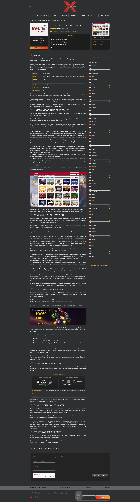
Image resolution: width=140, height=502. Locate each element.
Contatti (89, 488)
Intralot (93, 115)
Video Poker (53, 15)
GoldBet (93, 169)
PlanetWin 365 (94, 208)
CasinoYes (93, 132)
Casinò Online (104, 15)
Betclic (54, 37)
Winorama (94, 141)
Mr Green (93, 239)
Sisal (92, 214)
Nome (34, 456)
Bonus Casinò (92, 15)
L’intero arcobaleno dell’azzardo (60, 39)
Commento (60, 456)
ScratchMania (94, 79)
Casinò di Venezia (95, 73)
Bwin (92, 253)
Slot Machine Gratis (70, 6)
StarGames (94, 236)
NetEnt (102, 37)
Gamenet (93, 93)
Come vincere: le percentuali (59, 41)
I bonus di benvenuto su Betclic (60, 42)
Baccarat (73, 15)
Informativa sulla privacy (38, 488)
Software (82, 15)
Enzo (92, 158)
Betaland (93, 203)
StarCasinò (94, 183)
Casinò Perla (94, 65)
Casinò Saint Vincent (96, 70)
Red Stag (93, 149)
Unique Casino (94, 62)
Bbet (92, 177)
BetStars (93, 124)
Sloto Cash (94, 152)
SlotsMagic (94, 231)
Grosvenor (94, 225)
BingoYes (93, 135)
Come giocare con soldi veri (59, 46)
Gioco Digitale (94, 191)
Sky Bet (93, 194)
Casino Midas (94, 160)
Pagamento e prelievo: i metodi (60, 44)
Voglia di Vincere (95, 172)
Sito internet (36, 466)
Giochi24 (93, 96)
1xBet (93, 90)
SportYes (93, 127)
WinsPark (93, 82)
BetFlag (93, 197)
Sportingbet (94, 163)
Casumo (93, 228)
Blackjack (64, 15)
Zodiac (93, 146)
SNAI (92, 211)
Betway (93, 245)
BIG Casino (94, 118)
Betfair (93, 200)
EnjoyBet (93, 87)
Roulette (44, 15)
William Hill (94, 256)
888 (92, 248)
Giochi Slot (34, 15)
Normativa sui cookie (66, 488)
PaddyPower (94, 101)
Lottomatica (94, 205)
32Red (93, 242)
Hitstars (93, 76)
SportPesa (93, 104)
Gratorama (94, 129)
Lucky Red (94, 166)
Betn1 (93, 113)
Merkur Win (94, 121)
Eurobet (93, 217)
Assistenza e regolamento (58, 47)
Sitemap (107, 488)
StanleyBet (94, 110)
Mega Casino (94, 155)
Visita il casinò (39, 48)
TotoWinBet (94, 107)
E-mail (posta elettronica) (39, 461)
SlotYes (93, 138)
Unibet (93, 186)
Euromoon (94, 222)
